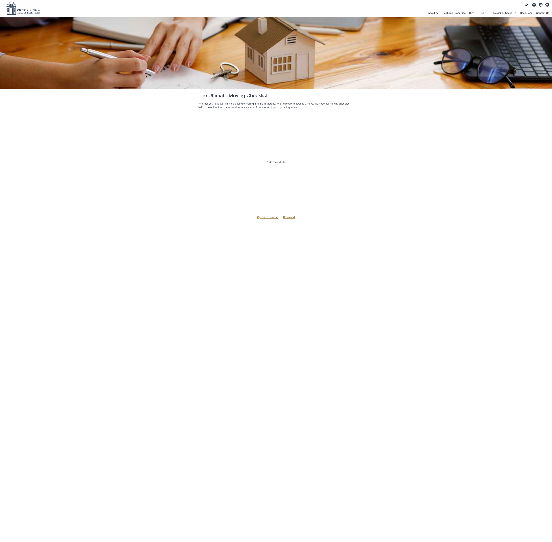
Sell (483, 12)
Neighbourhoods (502, 12)
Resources (526, 12)
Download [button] (289, 217)
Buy (471, 12)
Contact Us (542, 12)
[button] (526, 5)
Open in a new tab (267, 217)
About (431, 12)
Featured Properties (454, 12)
